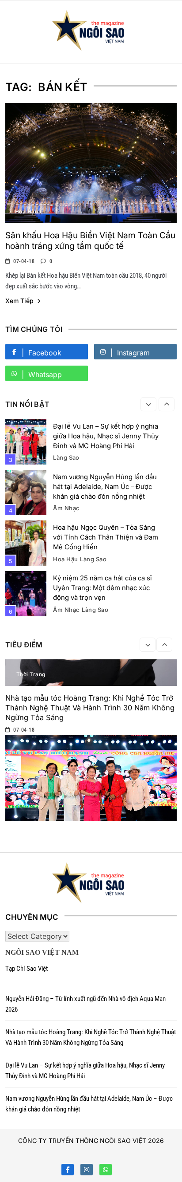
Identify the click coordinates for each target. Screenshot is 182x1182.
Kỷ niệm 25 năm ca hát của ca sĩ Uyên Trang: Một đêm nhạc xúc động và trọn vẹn (102, 588)
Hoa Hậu (26, 212)
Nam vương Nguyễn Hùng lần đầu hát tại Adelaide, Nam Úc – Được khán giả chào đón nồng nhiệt (105, 486)
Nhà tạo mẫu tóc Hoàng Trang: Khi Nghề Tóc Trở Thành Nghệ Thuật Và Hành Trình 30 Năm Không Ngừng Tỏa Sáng (89, 707)
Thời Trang (31, 674)
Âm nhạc (66, 508)
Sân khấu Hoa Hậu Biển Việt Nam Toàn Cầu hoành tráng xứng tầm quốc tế (90, 240)
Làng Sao (66, 457)
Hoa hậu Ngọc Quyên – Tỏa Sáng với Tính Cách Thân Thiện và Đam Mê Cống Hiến (105, 537)
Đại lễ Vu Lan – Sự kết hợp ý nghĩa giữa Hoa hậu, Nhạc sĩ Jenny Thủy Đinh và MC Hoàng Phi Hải (106, 436)
